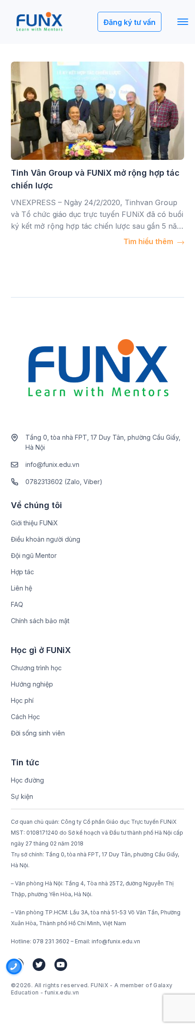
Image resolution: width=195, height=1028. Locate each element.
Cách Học (25, 717)
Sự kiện (22, 796)
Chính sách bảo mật (40, 620)
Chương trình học (36, 668)
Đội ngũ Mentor (34, 555)
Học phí (22, 700)
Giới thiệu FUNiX (34, 523)
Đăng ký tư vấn (129, 22)
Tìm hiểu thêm (149, 241)
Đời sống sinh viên (38, 733)
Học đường (27, 780)
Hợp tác (22, 572)
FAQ (17, 604)
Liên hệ (21, 588)
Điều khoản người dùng (45, 539)
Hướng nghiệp (32, 684)
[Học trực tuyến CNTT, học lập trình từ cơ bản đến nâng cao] (39, 22)
